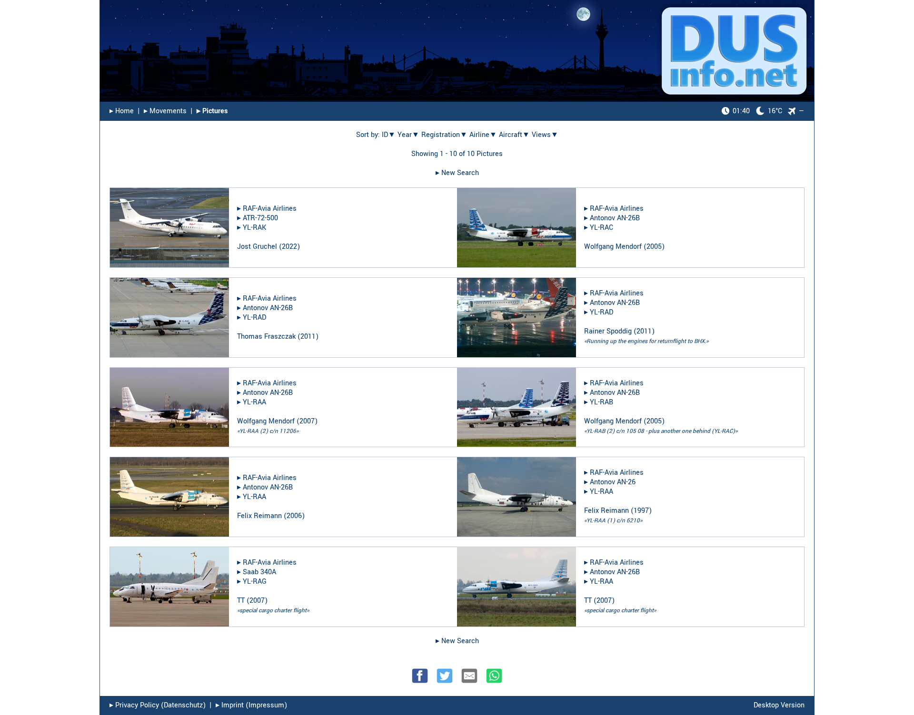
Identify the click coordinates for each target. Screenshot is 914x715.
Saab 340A (259, 572)
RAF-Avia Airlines (270, 209)
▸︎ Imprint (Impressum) (251, 705)
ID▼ (389, 135)
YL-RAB (601, 402)
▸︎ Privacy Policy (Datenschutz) (157, 705)
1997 (641, 511)
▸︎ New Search (457, 173)
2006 (294, 516)
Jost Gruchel (257, 247)
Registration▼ (444, 135)
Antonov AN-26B (615, 218)
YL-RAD (254, 318)
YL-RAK (254, 228)
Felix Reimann (259, 516)
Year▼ (408, 135)
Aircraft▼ (514, 135)
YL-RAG (255, 582)
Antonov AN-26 (613, 482)
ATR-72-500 (260, 218)
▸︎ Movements (165, 111)
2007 (307, 421)
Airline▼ (483, 135)
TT (241, 601)
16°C (757, 111)
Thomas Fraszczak (266, 337)
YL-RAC (601, 228)
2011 (308, 337)
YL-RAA (254, 402)
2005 (654, 247)
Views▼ (545, 135)
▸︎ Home (121, 111)
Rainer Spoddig (608, 331)
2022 (289, 247)
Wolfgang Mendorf (613, 247)
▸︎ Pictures (212, 111)
